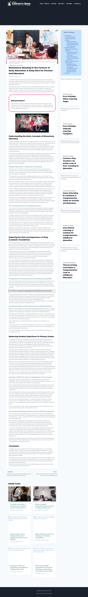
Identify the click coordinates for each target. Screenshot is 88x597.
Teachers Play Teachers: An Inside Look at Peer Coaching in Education (71, 163)
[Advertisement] (44, 16)
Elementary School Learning (16, 65)
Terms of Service (48, 593)
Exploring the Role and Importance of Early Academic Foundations (71, 49)
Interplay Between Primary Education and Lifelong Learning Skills (72, 53)
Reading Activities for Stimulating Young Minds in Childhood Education (19, 567)
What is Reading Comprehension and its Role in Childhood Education (44, 506)
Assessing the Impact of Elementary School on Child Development (72, 58)
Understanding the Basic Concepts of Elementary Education (70, 38)
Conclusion (67, 73)
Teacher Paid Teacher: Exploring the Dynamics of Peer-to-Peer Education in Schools (19, 473)
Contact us (77, 3)
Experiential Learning (68, 156)
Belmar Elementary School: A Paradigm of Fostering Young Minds (44, 535)
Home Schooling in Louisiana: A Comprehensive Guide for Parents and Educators (71, 198)
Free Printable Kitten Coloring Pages (70, 98)
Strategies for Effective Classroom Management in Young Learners (72, 66)
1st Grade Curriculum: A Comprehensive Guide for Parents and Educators (18, 506)
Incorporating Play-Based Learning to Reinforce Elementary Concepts (72, 70)
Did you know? (68, 35)
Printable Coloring (67, 94)
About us (47, 3)
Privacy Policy (39, 593)
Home (41, 3)
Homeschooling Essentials (69, 190)
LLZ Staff (12, 76)
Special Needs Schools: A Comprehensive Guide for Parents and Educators (46, 473)
